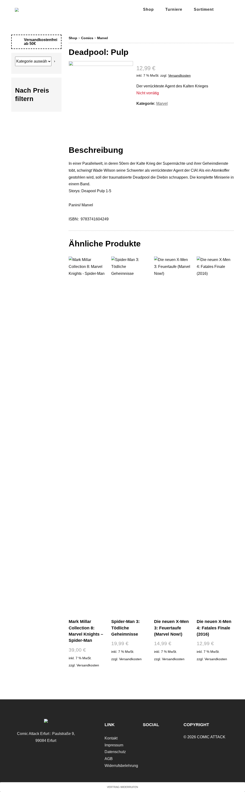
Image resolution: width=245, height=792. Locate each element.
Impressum (114, 745)
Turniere (173, 9)
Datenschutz (115, 752)
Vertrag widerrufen (122, 787)
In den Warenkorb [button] (87, 676)
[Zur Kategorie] (54, 61)
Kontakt (111, 738)
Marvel (102, 38)
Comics (87, 38)
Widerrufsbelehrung (121, 766)
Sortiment (204, 9)
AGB (109, 759)
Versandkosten (179, 75)
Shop (148, 9)
